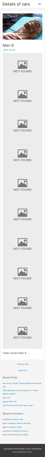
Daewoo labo (18, 419)
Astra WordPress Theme (22, 452)
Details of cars (16, 4)
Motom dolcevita (24, 423)
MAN (6, 50)
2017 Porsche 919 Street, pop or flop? (18, 405)
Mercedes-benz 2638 (19, 435)
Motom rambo (16, 427)
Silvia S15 (6, 398)
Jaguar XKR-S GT (10, 402)
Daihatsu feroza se (20, 431)
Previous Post (23, 364)
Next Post (23, 370)
